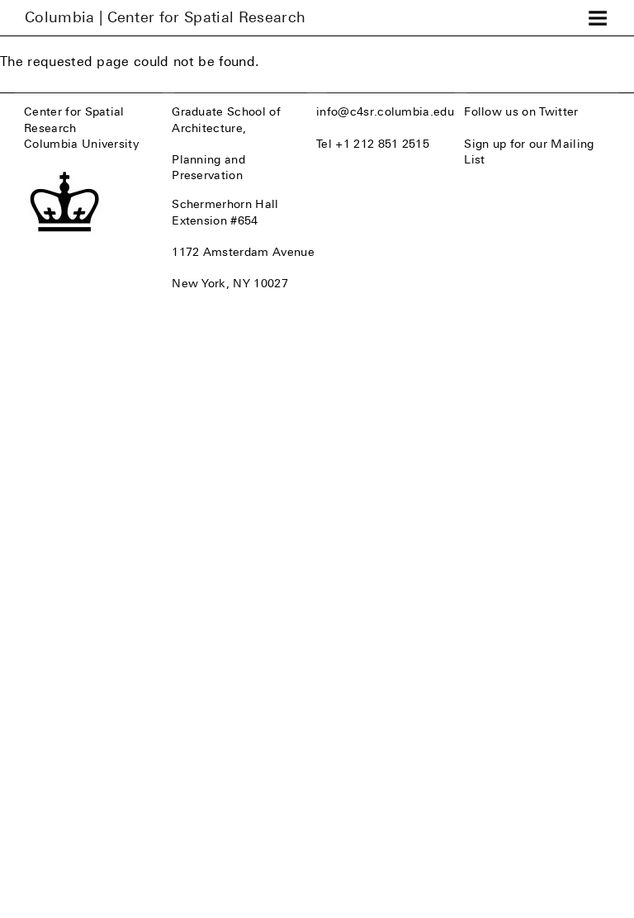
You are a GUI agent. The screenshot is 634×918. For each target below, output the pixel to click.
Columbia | (165, 17)
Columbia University (81, 143)
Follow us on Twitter (521, 111)
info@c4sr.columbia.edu (385, 111)
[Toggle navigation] (597, 18)
